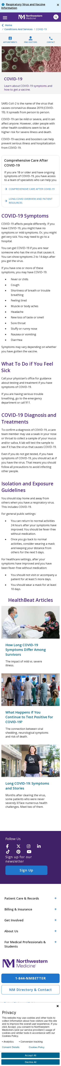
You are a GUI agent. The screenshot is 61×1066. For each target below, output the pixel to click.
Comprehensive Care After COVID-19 (29, 189)
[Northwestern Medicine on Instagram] (31, 846)
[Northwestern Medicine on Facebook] (10, 846)
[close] (58, 6)
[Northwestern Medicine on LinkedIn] (41, 846)
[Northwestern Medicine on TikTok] (10, 852)
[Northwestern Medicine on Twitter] (20, 846)
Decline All (30, 1062)
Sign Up (26, 870)
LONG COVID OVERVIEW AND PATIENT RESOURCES (28, 200)
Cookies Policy (36, 1047)
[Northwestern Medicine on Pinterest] (20, 852)
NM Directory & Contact (30, 989)
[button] (4, 16)
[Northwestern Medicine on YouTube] (31, 852)
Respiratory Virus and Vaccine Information (23, 6)
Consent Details (10, 1047)
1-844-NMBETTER (30, 978)
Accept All (30, 1055)
